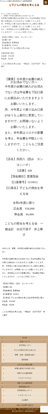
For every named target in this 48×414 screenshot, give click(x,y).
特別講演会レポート (24, 390)
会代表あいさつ (25, 345)
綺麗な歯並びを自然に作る (25, 368)
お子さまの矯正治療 (24, 365)
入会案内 (24, 400)
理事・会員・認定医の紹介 (25, 355)
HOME (24, 338)
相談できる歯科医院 (24, 373)
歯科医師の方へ (25, 387)
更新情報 (24, 360)
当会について (25, 341)
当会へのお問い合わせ (24, 405)
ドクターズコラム (24, 378)
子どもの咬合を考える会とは (25, 350)
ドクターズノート (24, 395)
